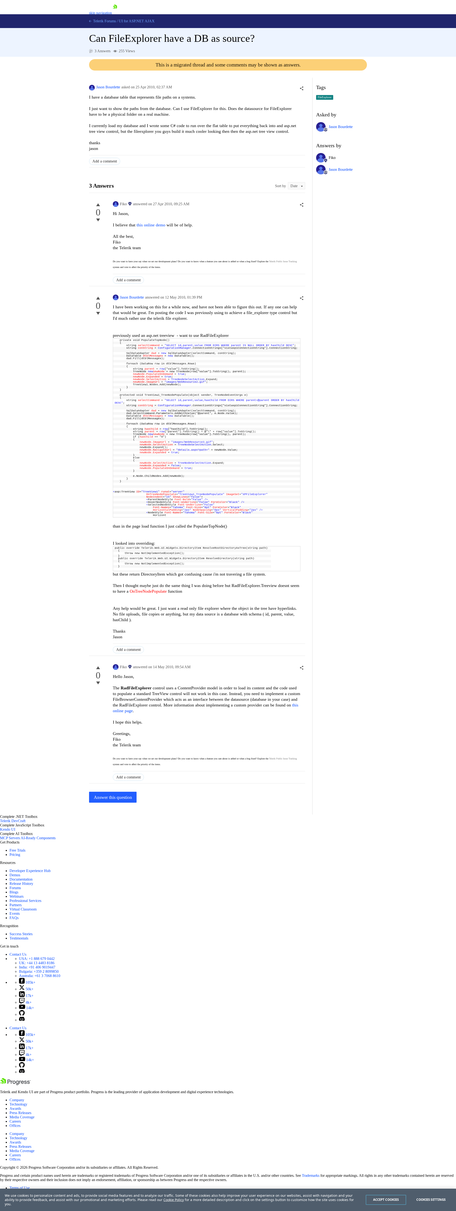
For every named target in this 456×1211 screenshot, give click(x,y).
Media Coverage (22, 1117)
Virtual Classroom (23, 909)
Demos (15, 875)
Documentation (21, 879)
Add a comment (104, 161)
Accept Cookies (386, 1199)
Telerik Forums (104, 21)
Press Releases (20, 1113)
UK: (36, 963)
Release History (21, 884)
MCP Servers (10, 838)
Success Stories (21, 934)
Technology (18, 1104)
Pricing (15, 855)
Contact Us (18, 954)
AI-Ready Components (38, 838)
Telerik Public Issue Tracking (283, 261)
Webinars (17, 896)
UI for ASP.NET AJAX (137, 21)
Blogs (14, 892)
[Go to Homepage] (115, 13)
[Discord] (22, 1020)
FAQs (14, 918)
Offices (15, 1126)
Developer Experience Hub (30, 871)
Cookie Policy (173, 1199)
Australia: (39, 976)
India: (37, 967)
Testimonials (19, 938)
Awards (15, 1108)
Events (15, 913)
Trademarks (310, 1175)
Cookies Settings (431, 1199)
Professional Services (25, 901)
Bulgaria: (39, 971)
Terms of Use (20, 1188)
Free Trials (17, 850)
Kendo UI (7, 829)
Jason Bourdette (108, 87)
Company (17, 1100)
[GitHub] (22, 1014)
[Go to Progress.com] (15, 1084)
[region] (228, 1200)
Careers (15, 1121)
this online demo (150, 225)
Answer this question (113, 797)
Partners (16, 905)
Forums (15, 888)
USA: (37, 959)
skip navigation (100, 13)
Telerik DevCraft (12, 821)
